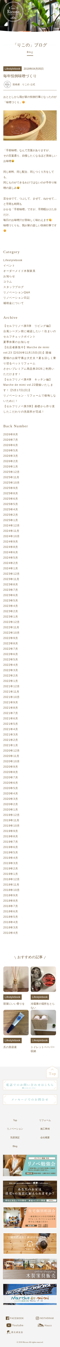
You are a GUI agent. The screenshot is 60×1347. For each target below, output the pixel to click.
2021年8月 (10, 707)
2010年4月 (10, 932)
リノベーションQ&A (16, 292)
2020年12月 (11, 750)
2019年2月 (10, 868)
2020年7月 (10, 777)
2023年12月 (11, 573)
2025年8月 (10, 493)
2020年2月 (10, 804)
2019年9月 (10, 831)
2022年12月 (11, 622)
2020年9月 (10, 766)
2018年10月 (11, 890)
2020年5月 (10, 788)
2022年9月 (10, 638)
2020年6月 (10, 782)
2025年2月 (10, 514)
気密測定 (15, 1137)
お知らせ (9, 276)
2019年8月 (10, 836)
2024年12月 (11, 525)
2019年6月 (10, 847)
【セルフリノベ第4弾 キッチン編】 (27, 379)
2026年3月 (10, 455)
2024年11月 (11, 530)
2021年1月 (10, 745)
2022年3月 (10, 670)
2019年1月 (10, 873)
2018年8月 (10, 900)
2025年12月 (11, 471)
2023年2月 (10, 611)
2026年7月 (10, 439)
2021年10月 (11, 697)
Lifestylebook (12, 260)
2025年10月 (11, 482)
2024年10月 (11, 536)
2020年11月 (11, 756)
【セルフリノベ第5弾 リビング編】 (27, 325)
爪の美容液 (11, 1044)
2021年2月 (10, 739)
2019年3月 (10, 863)
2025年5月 (10, 504)
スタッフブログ (13, 287)
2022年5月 (10, 659)
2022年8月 (10, 643)
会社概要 (45, 1137)
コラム (7, 281)
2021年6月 (10, 718)
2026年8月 (10, 434)
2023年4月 (10, 605)
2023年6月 (10, 595)
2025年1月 (10, 520)
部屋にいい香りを (14, 1000)
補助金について (13, 303)
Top (15, 1120)
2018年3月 (10, 927)
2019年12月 (11, 815)
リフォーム (45, 1120)
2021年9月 (10, 702)
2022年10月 (11, 632)
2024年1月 (10, 568)
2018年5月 (10, 916)
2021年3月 (10, 734)
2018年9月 (10, 895)
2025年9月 (10, 488)
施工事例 (45, 1128)
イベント (9, 265)
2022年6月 (10, 654)
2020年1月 (10, 809)
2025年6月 (10, 498)
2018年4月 (10, 922)
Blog (15, 1146)
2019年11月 (11, 820)
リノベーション (15, 1128)
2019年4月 (10, 857)
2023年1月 (10, 616)
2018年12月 (11, 879)
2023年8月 (10, 584)
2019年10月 (11, 825)
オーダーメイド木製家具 (19, 271)
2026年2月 (10, 461)
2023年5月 (10, 600)
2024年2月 (10, 563)
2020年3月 (10, 798)
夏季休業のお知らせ (16, 342)
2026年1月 (10, 466)
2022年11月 (11, 627)
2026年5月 (10, 450)
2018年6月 (10, 911)
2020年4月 (10, 793)
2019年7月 (10, 841)
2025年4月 (10, 509)
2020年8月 (10, 772)
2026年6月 (10, 445)
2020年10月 (11, 761)
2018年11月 (11, 884)
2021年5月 (10, 723)
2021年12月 (11, 686)
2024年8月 (10, 547)
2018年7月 (10, 906)
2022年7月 (10, 648)
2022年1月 (10, 681)
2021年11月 (11, 691)
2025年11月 (11, 477)
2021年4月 (10, 729)
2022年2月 (10, 675)
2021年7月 (10, 713)
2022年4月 (10, 664)
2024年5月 (10, 557)
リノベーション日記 (16, 297)
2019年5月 (10, 852)
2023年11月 (11, 579)
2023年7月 (10, 589)
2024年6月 (10, 552)
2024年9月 (10, 541)
